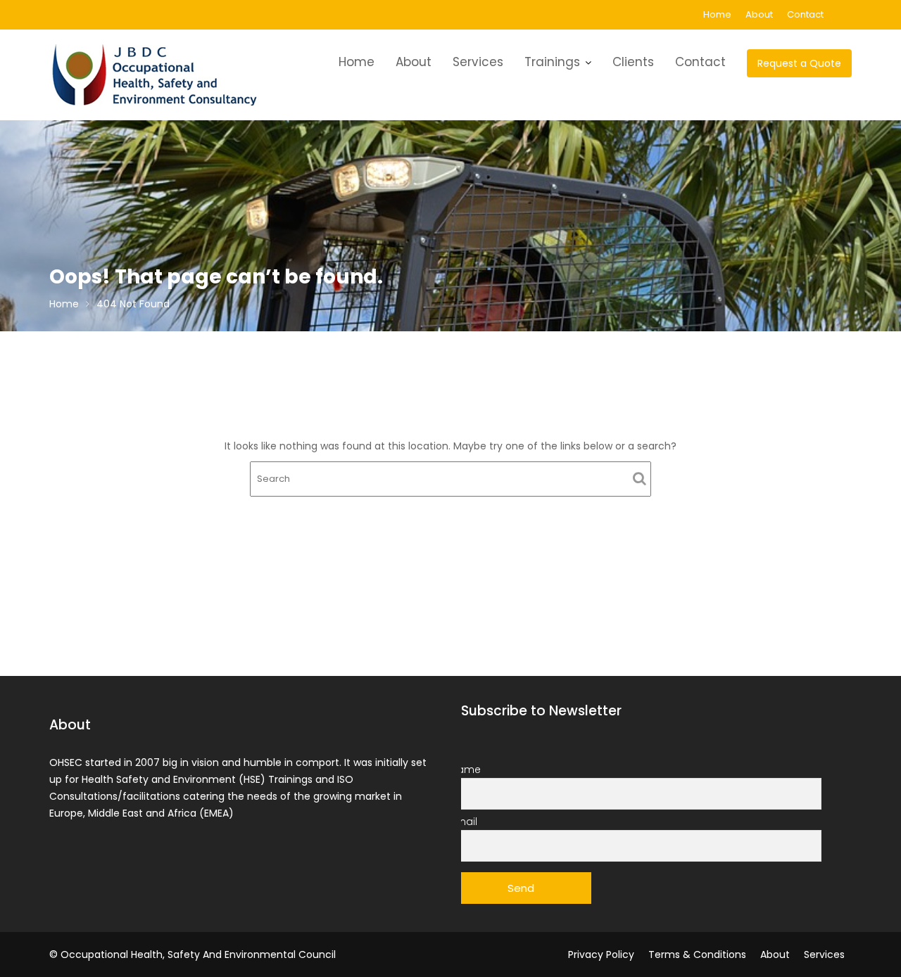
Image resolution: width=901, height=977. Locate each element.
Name (465, 769)
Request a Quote (799, 63)
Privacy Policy (601, 954)
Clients (633, 61)
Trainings (552, 61)
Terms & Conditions (697, 954)
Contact (805, 14)
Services (478, 61)
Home (717, 14)
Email (463, 822)
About (759, 14)
